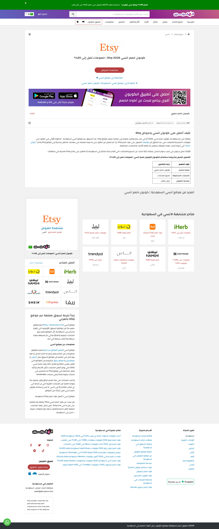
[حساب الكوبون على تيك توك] (43, 450)
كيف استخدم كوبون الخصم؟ (140, 467)
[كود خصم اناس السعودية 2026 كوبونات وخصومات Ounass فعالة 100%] (124, 254)
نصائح (155, 22)
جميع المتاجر (177, 22)
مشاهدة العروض (109, 70)
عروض (165, 22)
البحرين (191, 448)
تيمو (152, 240)
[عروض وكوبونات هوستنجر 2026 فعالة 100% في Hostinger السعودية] (181, 254)
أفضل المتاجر (67, 262)
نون (124, 237)
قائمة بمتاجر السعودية (142, 436)
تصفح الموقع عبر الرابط (53, 350)
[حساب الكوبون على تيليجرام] (34, 450)
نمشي (152, 264)
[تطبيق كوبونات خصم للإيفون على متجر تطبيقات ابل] (77, 21)
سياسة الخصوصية (144, 463)
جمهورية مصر (188, 460)
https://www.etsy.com (53, 325)
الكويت (191, 444)
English (43, 14)
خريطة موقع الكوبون (143, 452)
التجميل (121, 22)
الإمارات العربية (187, 440)
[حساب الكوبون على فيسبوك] (31, 445)
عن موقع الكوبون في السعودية (142, 457)
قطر (192, 456)
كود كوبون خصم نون (143, 475)
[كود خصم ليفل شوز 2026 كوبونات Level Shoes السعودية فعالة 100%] (95, 226)
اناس (124, 268)
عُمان (192, 452)
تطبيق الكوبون (94, 22)
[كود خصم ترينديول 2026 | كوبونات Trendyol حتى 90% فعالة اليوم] (95, 254)
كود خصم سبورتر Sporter (141, 487)
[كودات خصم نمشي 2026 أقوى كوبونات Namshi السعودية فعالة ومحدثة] (152, 254)
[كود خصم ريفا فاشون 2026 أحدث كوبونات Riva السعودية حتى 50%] (70, 302)
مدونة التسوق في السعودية (144, 445)
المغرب (191, 469)
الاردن (191, 464)
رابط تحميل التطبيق (39, 467)
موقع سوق (58, 360)
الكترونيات (109, 22)
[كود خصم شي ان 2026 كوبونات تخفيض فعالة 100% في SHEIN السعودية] (34, 302)
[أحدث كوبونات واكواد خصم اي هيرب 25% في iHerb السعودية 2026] (181, 226)
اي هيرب (181, 237)
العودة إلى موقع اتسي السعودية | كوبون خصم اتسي (109, 83)
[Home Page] (183, 14)
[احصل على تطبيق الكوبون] (109, 97)
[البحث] (73, 14)
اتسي (167, 34)
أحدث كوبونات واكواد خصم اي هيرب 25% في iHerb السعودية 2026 (91, 436)
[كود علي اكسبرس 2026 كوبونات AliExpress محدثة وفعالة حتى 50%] (52, 302)
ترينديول (95, 264)
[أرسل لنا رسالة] (7, 522)
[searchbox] (113, 14)
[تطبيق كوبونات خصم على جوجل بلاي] (83, 21)
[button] (26, 3)
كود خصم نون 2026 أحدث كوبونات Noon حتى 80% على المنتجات (92, 444)
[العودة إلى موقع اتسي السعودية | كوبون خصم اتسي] (29, 34)
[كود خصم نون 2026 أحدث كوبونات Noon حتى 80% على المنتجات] (124, 226)
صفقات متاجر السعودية (141, 440)
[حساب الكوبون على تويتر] (39, 445)
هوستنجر (181, 268)
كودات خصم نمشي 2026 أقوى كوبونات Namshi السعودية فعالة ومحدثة (88, 456)
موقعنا (146, 142)
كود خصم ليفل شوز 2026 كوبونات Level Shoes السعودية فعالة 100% (90, 448)
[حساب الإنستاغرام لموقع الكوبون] (47, 445)
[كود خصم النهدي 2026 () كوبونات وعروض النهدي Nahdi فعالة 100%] (34, 292)
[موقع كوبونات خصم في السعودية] (189, 34)
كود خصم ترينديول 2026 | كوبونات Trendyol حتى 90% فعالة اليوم (92, 464)
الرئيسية (190, 22)
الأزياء (146, 22)
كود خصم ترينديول (144, 471)
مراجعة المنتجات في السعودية (143, 481)
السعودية (190, 436)
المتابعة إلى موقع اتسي (110, 78)
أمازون (34, 357)
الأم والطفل (134, 22)
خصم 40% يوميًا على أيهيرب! (134, 4)
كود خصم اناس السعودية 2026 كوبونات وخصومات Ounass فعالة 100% (89, 460)
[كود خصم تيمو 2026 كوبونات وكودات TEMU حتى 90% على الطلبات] (152, 226)
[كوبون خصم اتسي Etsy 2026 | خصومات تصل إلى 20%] (52, 224)
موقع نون (70, 360)
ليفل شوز (95, 237)
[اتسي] (109, 46)
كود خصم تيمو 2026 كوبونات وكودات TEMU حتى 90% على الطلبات (91, 440)
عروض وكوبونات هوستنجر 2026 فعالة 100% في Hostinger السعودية (90, 452)
